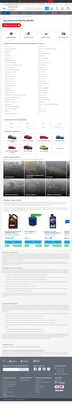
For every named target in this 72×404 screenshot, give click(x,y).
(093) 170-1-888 (60, 372)
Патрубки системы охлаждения (12, 97)
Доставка (10, 3)
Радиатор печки (42, 55)
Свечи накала (41, 78)
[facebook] (35, 369)
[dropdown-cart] (62, 8)
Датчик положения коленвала (12, 69)
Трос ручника (41, 102)
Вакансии (37, 392)
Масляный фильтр (9, 90)
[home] (3, 16)
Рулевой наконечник (43, 69)
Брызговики (8, 55)
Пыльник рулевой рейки (11, 113)
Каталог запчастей (10, 16)
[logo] (5, 8)
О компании (38, 380)
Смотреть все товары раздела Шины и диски (35, 194)
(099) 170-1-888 (60, 370)
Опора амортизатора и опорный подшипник (16, 95)
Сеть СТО (55, 3)
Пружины (7, 111)
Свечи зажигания (42, 76)
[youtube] (44, 369)
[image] (13, 221)
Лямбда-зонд (8, 88)
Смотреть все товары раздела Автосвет (56, 177)
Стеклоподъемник (42, 81)
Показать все (58, 127)
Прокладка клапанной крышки (12, 106)
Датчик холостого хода (10, 72)
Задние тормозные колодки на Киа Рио (11, 346)
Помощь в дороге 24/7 (9, 4)
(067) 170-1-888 (60, 368)
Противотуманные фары (11, 109)
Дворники (7, 74)
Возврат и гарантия (19, 3)
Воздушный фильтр (9, 60)
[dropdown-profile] (57, 8)
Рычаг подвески (42, 72)
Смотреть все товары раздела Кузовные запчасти (12, 194)
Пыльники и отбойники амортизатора (47, 48)
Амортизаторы (8, 51)
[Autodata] (62, 390)
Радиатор (40, 51)
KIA (15, 16)
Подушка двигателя (9, 99)
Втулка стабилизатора (10, 62)
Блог (18, 4)
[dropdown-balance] (67, 8)
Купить (13, 242)
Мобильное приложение (9, 396)
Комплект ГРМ (8, 83)
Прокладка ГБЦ (8, 104)
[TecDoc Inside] (62, 382)
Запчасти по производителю (10, 384)
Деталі (50, 1)
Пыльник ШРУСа (42, 46)
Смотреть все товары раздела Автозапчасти (12, 176)
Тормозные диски (42, 95)
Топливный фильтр (43, 92)
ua (68, 4)
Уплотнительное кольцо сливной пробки (48, 104)
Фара (39, 106)
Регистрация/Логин (24, 380)
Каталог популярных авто (9, 382)
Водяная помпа (8, 58)
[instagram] (39, 369)
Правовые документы (40, 386)
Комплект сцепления (10, 85)
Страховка (48, 3)
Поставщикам (38, 388)
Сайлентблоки (41, 74)
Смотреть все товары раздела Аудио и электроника (56, 194)
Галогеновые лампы (10, 67)
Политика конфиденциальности (43, 382)
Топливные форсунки (43, 88)
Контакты (33, 3)
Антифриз (7, 53)
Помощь (28, 3)
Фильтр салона (41, 109)
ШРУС (39, 113)
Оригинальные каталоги (9, 386)
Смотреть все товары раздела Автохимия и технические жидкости (34, 176)
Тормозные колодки (43, 97)
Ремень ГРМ (41, 60)
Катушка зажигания (9, 81)
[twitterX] (48, 369)
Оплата (4, 3)
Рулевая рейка (41, 65)
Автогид (37, 390)
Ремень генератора (43, 58)
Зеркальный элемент (10, 78)
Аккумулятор (8, 46)
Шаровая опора (42, 111)
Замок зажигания (9, 76)
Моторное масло (9, 92)
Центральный (11, 9)
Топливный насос (42, 90)
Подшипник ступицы (10, 102)
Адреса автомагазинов (62, 374)
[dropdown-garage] (51, 8)
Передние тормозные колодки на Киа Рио (30, 346)
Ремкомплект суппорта (43, 62)
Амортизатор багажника (11, 48)
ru (66, 4)
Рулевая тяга (41, 67)
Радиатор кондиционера (44, 53)
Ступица (40, 85)
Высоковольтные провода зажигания (14, 65)
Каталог (5, 380)
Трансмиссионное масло (44, 99)
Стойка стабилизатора (43, 83)
